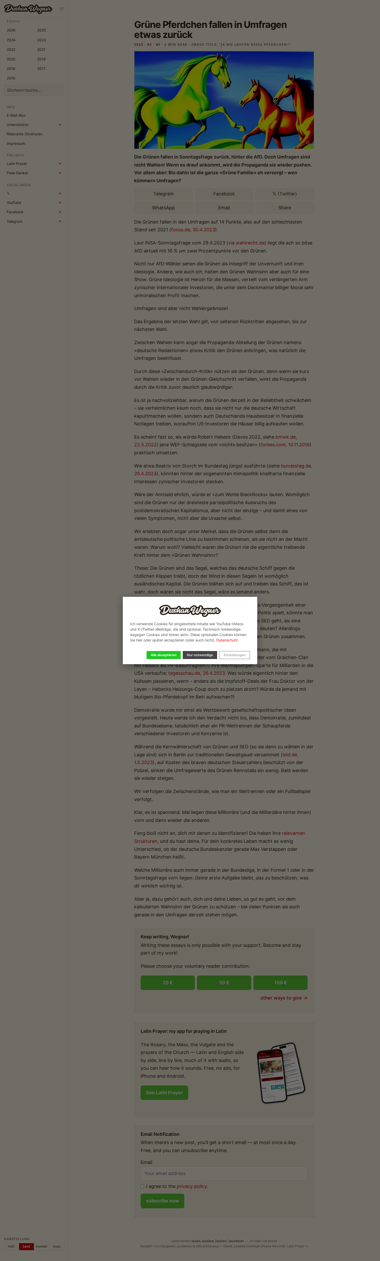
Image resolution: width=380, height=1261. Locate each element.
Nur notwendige (200, 655)
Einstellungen (235, 655)
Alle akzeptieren (164, 655)
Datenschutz (227, 640)
